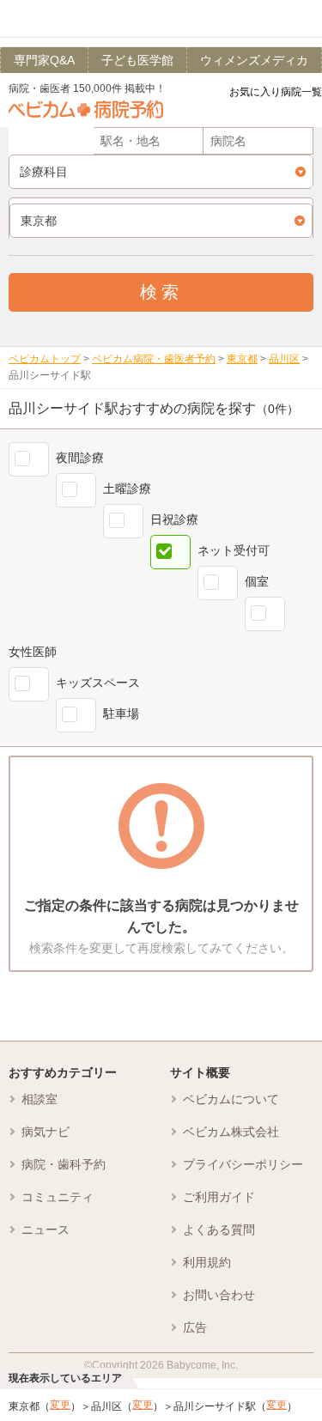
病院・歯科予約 (63, 1164)
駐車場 (121, 713)
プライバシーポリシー (243, 1164)
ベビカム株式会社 (231, 1132)
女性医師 (33, 652)
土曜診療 (127, 488)
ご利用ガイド (219, 1197)
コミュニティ (57, 1197)
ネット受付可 (233, 550)
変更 (60, 1405)
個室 (257, 581)
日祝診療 (174, 519)
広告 (195, 1327)
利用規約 (207, 1262)
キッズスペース (98, 682)
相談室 (39, 1099)
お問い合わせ (219, 1295)
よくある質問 (219, 1229)
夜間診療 (80, 458)
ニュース (45, 1229)
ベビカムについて (231, 1099)
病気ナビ (45, 1132)
